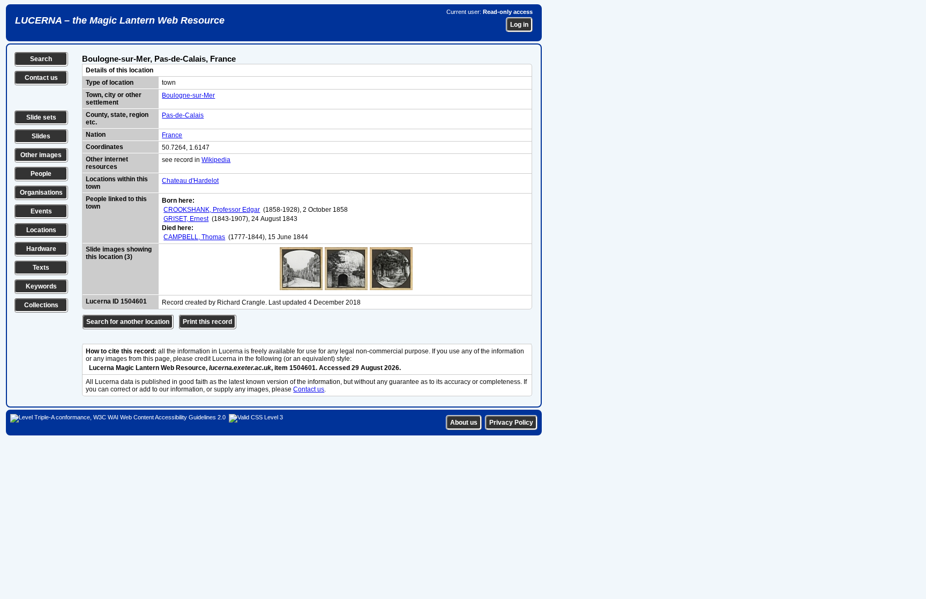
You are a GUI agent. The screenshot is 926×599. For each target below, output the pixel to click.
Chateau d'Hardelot (190, 180)
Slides (41, 136)
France (172, 135)
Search (41, 59)
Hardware (41, 249)
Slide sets (41, 117)
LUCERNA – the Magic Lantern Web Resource (120, 20)
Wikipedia (215, 160)
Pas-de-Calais (183, 115)
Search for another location (127, 322)
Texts (41, 267)
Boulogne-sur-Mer (188, 95)
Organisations (41, 192)
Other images (41, 155)
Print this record (207, 322)
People (41, 174)
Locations (41, 230)
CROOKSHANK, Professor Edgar (211, 209)
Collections (41, 305)
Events (41, 211)
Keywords (41, 286)
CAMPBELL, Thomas (194, 237)
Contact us (41, 78)
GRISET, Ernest (185, 219)
